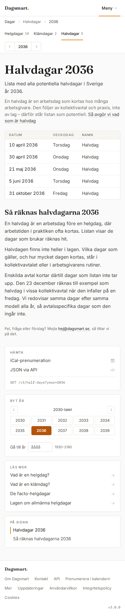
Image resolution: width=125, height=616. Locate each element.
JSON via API (23, 370)
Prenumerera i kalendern (87, 578)
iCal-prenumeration (30, 360)
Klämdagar (45, 33)
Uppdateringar (31, 588)
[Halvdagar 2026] (14, 410)
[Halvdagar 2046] (111, 410)
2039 (105, 430)
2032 (62, 420)
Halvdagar (32, 21)
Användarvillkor (63, 588)
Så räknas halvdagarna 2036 (42, 538)
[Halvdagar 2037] (36, 46)
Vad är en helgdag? (29, 475)
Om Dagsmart (17, 578)
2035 (20, 430)
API (57, 578)
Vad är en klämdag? (30, 484)
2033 (83, 420)
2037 (62, 430)
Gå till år (18, 447)
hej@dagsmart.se (74, 328)
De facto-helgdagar (30, 493)
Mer (8, 588)
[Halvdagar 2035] (10, 46)
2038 (83, 430)
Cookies (12, 597)
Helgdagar (17, 33)
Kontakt (41, 578)
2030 (20, 420)
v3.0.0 (114, 607)
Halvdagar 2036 (29, 530)
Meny (107, 8)
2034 (105, 420)
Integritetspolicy (97, 588)
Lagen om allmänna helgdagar (41, 503)
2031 (41, 420)
